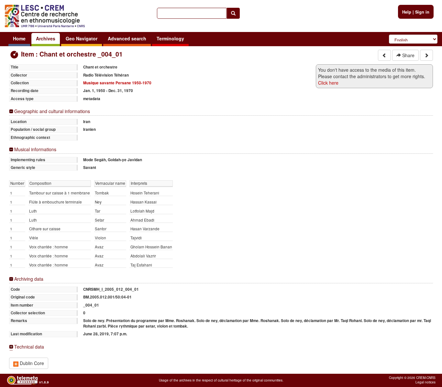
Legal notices (425, 382)
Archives (45, 38)
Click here (328, 82)
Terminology (170, 38)
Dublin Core (31, 363)
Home (19, 38)
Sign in (422, 12)
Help (406, 12)
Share (407, 55)
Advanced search (127, 38)
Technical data (29, 347)
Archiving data (28, 279)
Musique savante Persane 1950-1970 (117, 83)
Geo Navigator (81, 38)
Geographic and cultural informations (52, 111)
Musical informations (35, 149)
